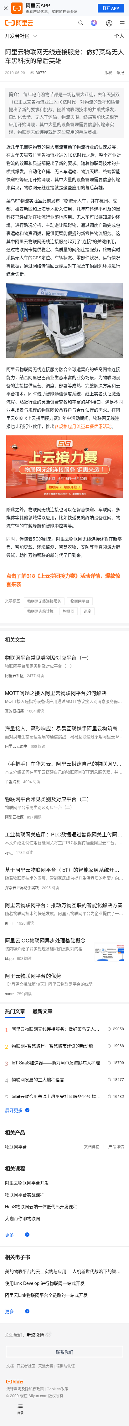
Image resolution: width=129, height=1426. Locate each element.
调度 (87, 611)
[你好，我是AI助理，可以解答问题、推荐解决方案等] (94, 22)
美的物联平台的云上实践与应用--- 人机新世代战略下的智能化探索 (64, 1271)
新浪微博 (35, 1335)
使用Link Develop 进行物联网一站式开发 (45, 1283)
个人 (119, 35)
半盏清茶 (12, 781)
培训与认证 (65, 1365)
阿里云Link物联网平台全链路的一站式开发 (46, 1295)
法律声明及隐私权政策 (25, 1388)
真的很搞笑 (14, 710)
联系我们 (64, 1352)
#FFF (9, 923)
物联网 (68, 611)
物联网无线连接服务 (44, 601)
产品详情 (116, 1146)
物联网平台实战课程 (24, 1194)
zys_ (9, 852)
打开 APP (111, 8)
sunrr (9, 993)
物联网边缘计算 (40, 611)
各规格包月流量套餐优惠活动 (82, 426)
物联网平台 (79, 601)
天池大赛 (45, 1365)
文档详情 (92, 1146)
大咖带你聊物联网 (22, 1218)
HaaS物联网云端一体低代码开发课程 (41, 1206)
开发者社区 (26, 1365)
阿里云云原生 (16, 746)
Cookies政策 (57, 1388)
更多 (9, 1234)
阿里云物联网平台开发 (27, 1183)
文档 (10, 1365)
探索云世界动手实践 (22, 887)
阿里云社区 (14, 675)
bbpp (9, 958)
